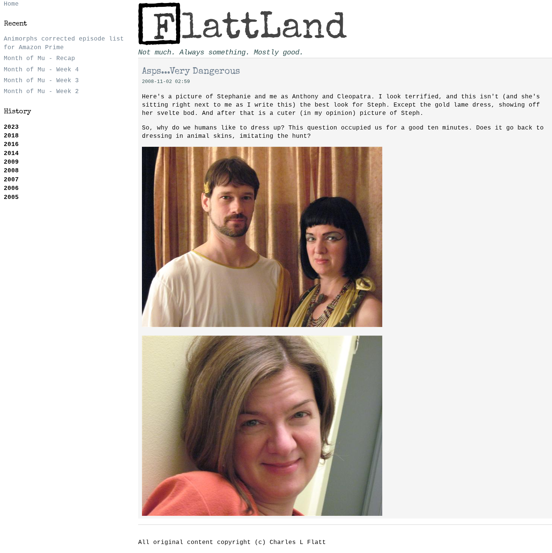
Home (11, 4)
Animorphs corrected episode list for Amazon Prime (64, 43)
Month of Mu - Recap (39, 58)
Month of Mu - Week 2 (41, 91)
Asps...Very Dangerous (191, 71)
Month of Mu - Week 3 (41, 80)
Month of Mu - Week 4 (41, 69)
